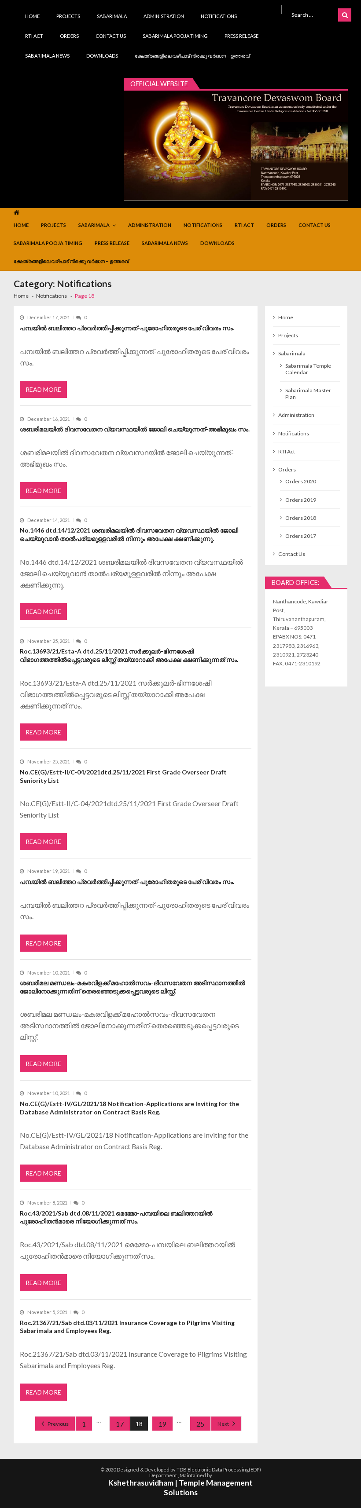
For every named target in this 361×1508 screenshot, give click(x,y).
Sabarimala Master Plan (308, 393)
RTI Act (34, 36)
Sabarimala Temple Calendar (308, 369)
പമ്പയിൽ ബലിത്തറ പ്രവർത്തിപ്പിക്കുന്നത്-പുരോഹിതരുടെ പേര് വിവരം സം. (127, 328)
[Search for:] (313, 14)
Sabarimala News (47, 55)
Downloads (102, 55)
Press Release (241, 36)
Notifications (219, 16)
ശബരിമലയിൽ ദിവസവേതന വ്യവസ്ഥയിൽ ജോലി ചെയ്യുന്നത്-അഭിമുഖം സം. (135, 429)
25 (200, 1424)
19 (162, 1424)
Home (32, 16)
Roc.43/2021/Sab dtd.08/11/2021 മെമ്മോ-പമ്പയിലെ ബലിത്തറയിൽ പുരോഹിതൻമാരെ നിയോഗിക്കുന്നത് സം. (116, 1217)
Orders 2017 (300, 536)
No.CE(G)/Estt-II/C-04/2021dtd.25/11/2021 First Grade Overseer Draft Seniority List (123, 776)
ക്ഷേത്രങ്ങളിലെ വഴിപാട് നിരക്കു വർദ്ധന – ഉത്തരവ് (192, 55)
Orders (69, 36)
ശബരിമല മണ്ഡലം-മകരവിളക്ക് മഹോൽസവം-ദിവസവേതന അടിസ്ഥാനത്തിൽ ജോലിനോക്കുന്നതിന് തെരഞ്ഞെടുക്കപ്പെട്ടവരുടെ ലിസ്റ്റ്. (132, 987)
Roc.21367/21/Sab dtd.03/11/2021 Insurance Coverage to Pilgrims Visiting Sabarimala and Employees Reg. (127, 1327)
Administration (164, 16)
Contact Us (111, 36)
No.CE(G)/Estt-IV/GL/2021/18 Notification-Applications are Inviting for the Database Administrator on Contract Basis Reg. (129, 1108)
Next (223, 1423)
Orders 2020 (300, 481)
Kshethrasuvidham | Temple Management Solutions (180, 1487)
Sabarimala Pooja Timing (175, 36)
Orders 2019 (300, 500)
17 (120, 1424)
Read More (43, 389)
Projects (68, 16)
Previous (58, 1423)
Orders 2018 (300, 518)
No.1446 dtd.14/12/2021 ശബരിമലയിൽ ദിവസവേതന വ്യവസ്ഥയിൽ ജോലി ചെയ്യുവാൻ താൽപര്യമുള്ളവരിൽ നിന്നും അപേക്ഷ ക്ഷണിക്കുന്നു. (129, 534)
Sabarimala (112, 16)
